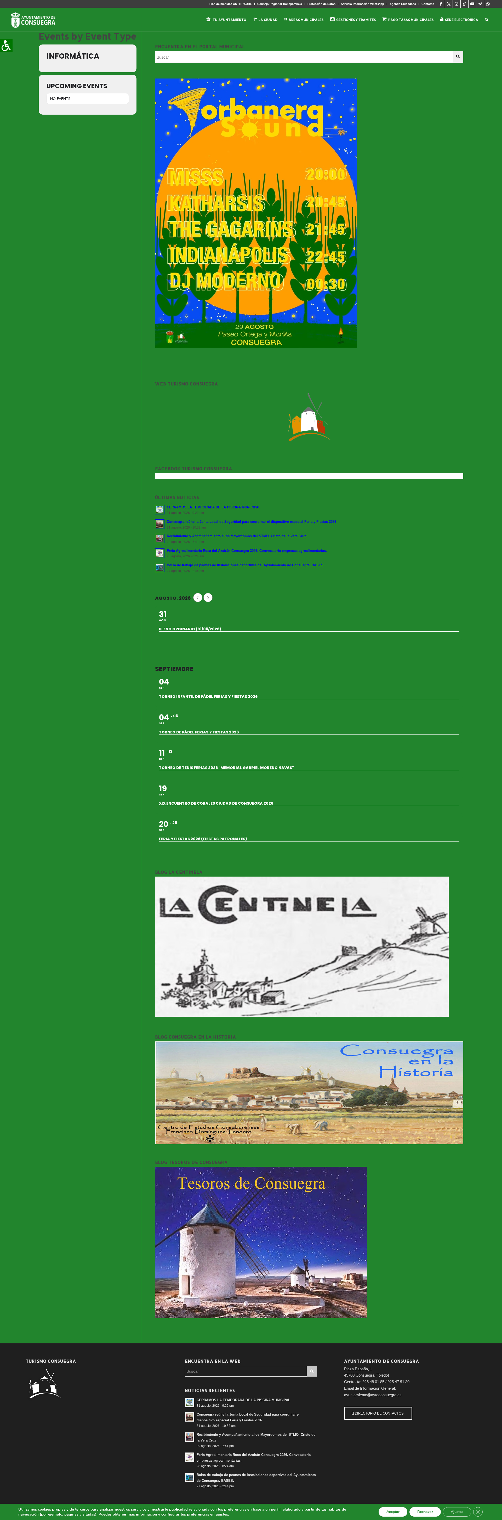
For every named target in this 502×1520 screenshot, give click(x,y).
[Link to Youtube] (472, 4)
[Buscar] (487, 19)
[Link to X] (449, 4)
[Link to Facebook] (441, 4)
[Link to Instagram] (456, 4)
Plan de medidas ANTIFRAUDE (230, 3)
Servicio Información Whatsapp (362, 3)
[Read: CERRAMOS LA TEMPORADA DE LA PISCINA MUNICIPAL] (159, 509)
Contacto (427, 3)
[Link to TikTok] (464, 4)
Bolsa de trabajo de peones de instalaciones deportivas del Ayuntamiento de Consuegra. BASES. (245, 565)
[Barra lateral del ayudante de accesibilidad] (6, 45)
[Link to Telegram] (480, 4)
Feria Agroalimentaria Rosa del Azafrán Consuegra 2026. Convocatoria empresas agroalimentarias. (247, 551)
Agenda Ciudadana (403, 3)
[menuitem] (231, 4)
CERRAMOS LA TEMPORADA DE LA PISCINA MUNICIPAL (213, 507)
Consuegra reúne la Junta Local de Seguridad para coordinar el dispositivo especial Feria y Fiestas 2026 (251, 522)
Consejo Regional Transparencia (279, 3)
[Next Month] (208, 597)
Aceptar (393, 1511)
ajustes (222, 1514)
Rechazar (425, 1511)
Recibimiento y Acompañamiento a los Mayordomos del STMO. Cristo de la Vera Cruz (236, 536)
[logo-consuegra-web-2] (37, 19)
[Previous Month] (197, 597)
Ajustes (457, 1511)
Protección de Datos (321, 3)
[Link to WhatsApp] (488, 4)
